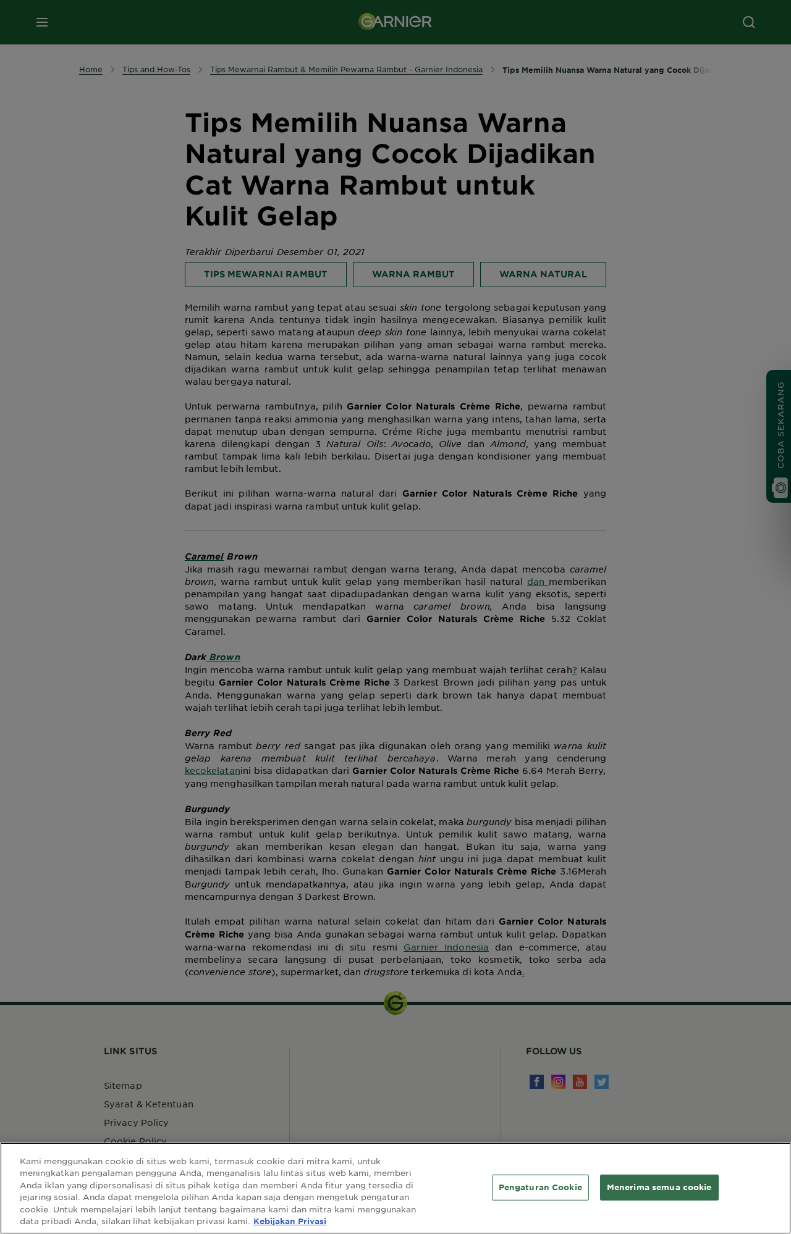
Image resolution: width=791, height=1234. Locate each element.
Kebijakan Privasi (289, 1221)
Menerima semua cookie (659, 1187)
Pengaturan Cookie (540, 1187)
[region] (395, 1188)
